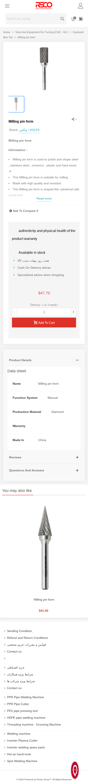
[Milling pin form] (44, 547)
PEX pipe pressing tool (22, 711)
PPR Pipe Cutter (18, 704)
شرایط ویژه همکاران (20, 674)
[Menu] (7, 5)
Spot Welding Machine (22, 761)
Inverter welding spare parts (26, 747)
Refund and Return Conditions (27, 637)
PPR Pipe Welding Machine (25, 697)
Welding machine (18, 733)
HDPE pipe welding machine (26, 717)
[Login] (81, 5)
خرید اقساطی (16, 667)
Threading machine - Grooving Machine (34, 724)
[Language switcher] (81, 19)
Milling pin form (44, 599)
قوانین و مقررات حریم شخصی (26, 644)
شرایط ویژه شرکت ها (21, 681)
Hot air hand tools (19, 754)
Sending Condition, (20, 631)
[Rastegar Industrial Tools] (44, 5)
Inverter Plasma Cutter (22, 740)
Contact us (14, 651)
